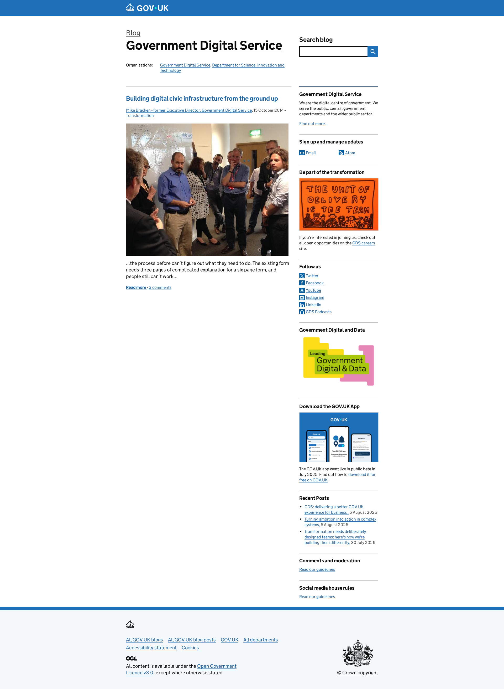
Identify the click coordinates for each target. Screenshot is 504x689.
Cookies (190, 648)
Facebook (315, 282)
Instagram (315, 297)
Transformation (140, 115)
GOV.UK (229, 640)
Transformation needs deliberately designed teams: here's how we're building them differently (335, 537)
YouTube (313, 290)
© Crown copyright (357, 673)
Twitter (312, 275)
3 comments (160, 287)
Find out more (312, 123)
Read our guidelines (317, 569)
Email (311, 152)
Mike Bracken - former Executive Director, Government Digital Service (189, 110)
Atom (350, 152)
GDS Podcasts (319, 311)
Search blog (316, 39)
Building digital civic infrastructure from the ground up (202, 98)
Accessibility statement (151, 648)
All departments (260, 640)
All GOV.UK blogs (144, 640)
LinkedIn (313, 304)
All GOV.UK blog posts (192, 640)
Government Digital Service (204, 45)
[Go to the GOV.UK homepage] (147, 8)
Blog (133, 32)
